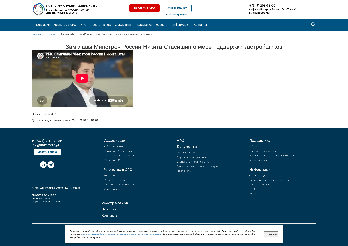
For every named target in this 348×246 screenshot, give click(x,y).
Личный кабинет (176, 8)
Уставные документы (189, 152)
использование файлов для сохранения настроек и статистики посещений (122, 234)
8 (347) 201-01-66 (262, 5)
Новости (109, 209)
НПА (252, 189)
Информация (261, 170)
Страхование (112, 189)
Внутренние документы (191, 157)
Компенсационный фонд (119, 155)
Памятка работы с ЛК (262, 184)
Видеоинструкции (176, 14)
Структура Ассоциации (118, 150)
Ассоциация (115, 141)
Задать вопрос (47, 152)
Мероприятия (258, 160)
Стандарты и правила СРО (193, 161)
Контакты (200, 24)
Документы (187, 147)
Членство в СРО (118, 170)
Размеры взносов (115, 180)
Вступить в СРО (144, 8)
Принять (271, 234)
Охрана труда (257, 175)
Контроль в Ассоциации (119, 184)
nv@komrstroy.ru (259, 12)
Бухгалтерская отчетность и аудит (198, 166)
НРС (83, 24)
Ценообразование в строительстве (271, 180)
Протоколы (184, 170)
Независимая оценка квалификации (271, 155)
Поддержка (259, 141)
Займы (253, 146)
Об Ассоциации (114, 146)
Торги (252, 193)
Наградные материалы (263, 150)
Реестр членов (101, 24)
